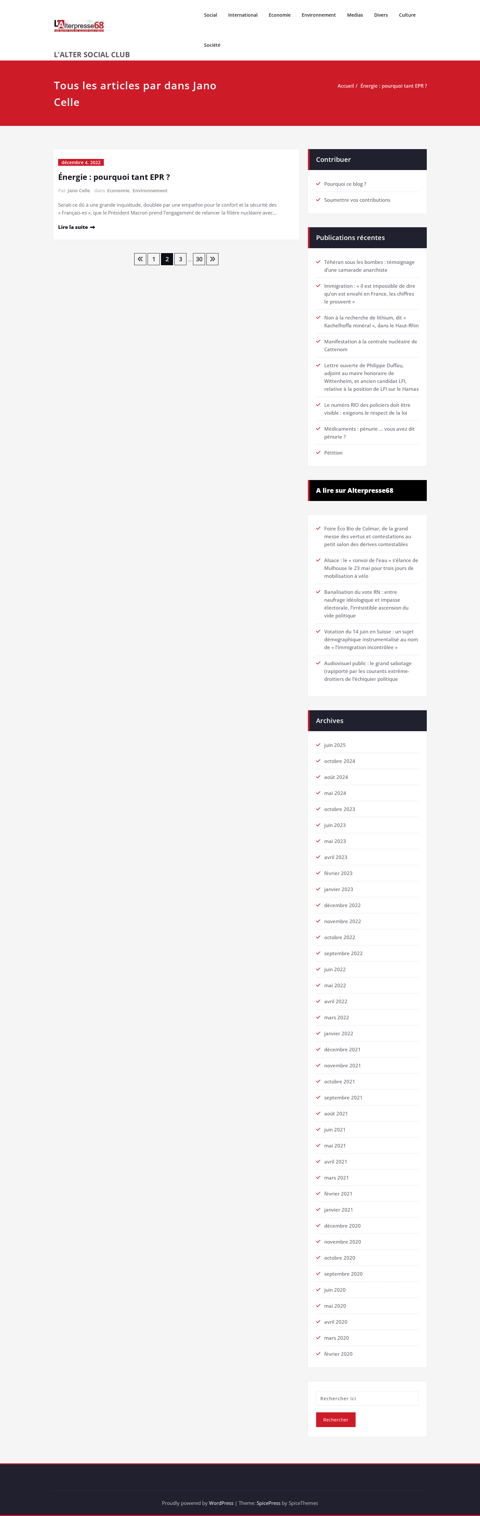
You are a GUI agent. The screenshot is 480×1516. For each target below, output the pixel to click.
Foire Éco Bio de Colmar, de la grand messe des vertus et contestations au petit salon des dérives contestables (367, 536)
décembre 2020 (342, 1225)
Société (212, 45)
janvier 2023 (338, 889)
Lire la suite (73, 227)
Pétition (333, 452)
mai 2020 (335, 1305)
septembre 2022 (343, 953)
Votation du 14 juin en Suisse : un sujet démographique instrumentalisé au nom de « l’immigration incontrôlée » (371, 639)
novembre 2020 (342, 1241)
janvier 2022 (338, 1033)
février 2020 (338, 1354)
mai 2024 (335, 793)
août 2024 (336, 777)
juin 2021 (335, 1129)
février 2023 (338, 873)
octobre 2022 (339, 937)
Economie (280, 15)
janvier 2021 (338, 1209)
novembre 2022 (342, 921)
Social (210, 15)
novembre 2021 (342, 1065)
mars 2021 (336, 1177)
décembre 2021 (342, 1049)
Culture (407, 15)
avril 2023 (335, 857)
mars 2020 (336, 1338)
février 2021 (338, 1193)
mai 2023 (335, 841)
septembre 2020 (343, 1273)
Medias (355, 15)
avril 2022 (335, 1001)
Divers (381, 15)
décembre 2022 (342, 905)
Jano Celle (79, 190)
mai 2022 (335, 985)
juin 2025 (335, 745)
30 (199, 259)
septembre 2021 (343, 1097)
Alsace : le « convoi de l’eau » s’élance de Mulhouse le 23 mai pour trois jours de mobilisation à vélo (371, 568)
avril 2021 (335, 1161)
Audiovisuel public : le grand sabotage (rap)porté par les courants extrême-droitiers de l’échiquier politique (368, 671)
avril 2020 (335, 1321)
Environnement (319, 15)
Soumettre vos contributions (357, 200)
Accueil (346, 85)
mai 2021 (335, 1145)
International (243, 15)
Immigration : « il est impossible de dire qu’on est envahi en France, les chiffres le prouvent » (369, 294)
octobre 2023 (339, 809)
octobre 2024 (339, 761)
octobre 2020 (339, 1257)
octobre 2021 (339, 1081)
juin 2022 (335, 969)
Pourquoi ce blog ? (345, 184)
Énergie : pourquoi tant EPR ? (393, 85)
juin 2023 (335, 825)
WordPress (221, 1503)
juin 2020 (335, 1289)
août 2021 (336, 1113)
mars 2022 (336, 1017)
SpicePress (268, 1503)
